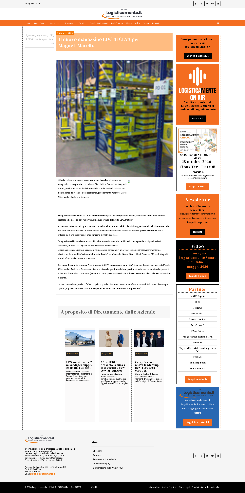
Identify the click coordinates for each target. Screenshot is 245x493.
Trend (92, 23)
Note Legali (184, 487)
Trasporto (69, 23)
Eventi (81, 23)
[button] (218, 23)
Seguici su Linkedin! (197, 422)
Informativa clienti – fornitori (163, 487)
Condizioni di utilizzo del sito (205, 487)
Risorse (129, 23)
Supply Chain (39, 23)
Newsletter (156, 23)
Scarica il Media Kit (198, 56)
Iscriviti (197, 232)
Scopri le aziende (197, 379)
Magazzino (54, 23)
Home (28, 23)
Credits (94, 487)
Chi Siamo (98, 451)
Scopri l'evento (197, 186)
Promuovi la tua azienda (104, 459)
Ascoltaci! (197, 118)
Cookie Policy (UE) (101, 464)
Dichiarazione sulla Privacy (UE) (108, 468)
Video (137, 23)
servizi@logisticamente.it (42, 474)
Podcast (146, 23)
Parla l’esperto (117, 23)
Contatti (97, 455)
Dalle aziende (102, 23)
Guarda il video (197, 276)
